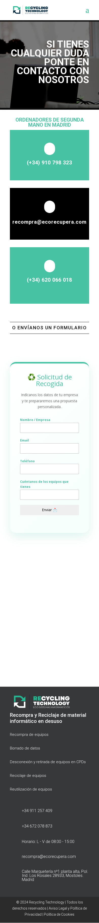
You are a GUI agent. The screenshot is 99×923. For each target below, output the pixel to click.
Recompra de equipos (29, 734)
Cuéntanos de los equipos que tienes (44, 484)
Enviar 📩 (49, 509)
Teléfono (27, 461)
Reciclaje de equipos (28, 775)
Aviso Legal (57, 908)
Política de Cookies (59, 914)
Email (24, 440)
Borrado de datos (25, 748)
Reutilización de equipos (31, 789)
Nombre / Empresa (35, 420)
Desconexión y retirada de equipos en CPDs (48, 762)
